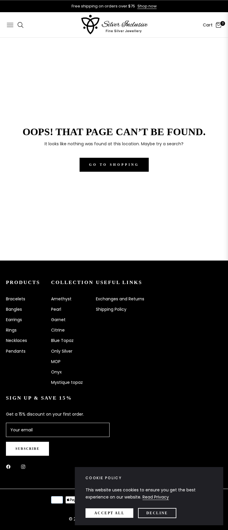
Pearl (56, 309)
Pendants (16, 351)
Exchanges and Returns (120, 299)
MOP (56, 362)
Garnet (58, 320)
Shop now (147, 6)
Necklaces (16, 340)
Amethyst (61, 299)
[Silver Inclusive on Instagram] (24, 466)
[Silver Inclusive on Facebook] (10, 466)
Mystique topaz (67, 382)
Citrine (58, 330)
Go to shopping (114, 164)
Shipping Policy (111, 309)
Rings (11, 330)
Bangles (14, 309)
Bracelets (15, 299)
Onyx (56, 372)
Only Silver (61, 351)
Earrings (14, 320)
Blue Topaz (62, 340)
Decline (157, 513)
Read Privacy (155, 497)
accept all (109, 513)
